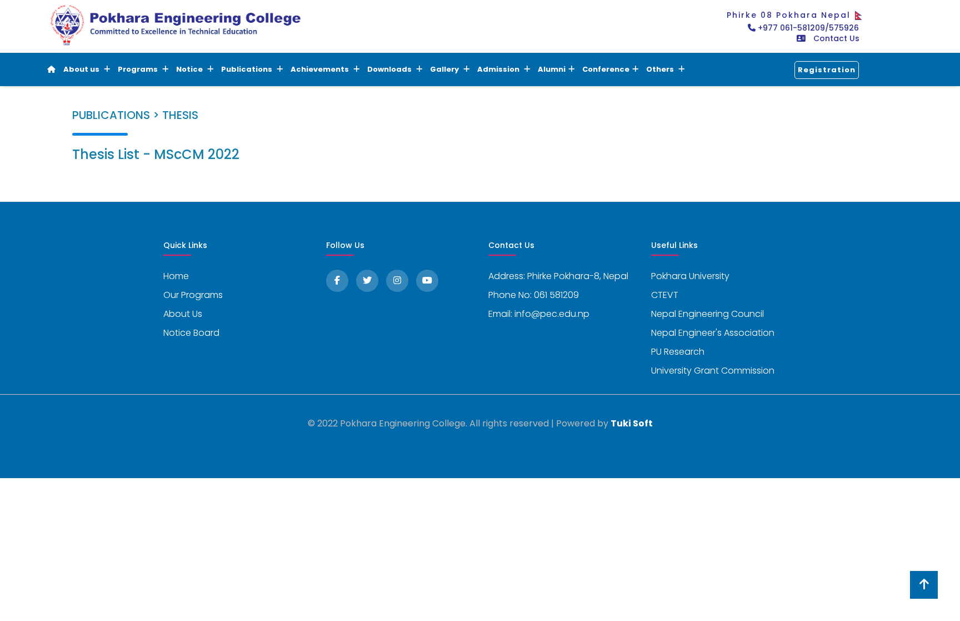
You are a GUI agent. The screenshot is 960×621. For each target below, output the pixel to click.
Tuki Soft (632, 423)
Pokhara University (690, 276)
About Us (182, 313)
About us (82, 69)
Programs (138, 69)
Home (176, 276)
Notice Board (191, 332)
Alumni (552, 69)
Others (661, 69)
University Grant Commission (712, 370)
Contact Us (836, 38)
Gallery (445, 69)
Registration (827, 69)
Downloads (390, 69)
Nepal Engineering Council (707, 313)
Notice (190, 69)
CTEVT (664, 295)
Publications (247, 69)
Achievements (321, 69)
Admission (499, 69)
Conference (605, 69)
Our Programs (193, 295)
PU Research (677, 351)
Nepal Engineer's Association (712, 332)
